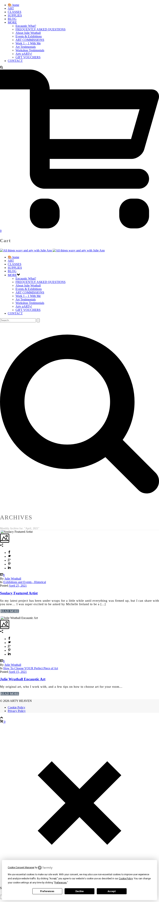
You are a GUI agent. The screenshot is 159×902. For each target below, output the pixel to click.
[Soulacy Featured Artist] (0, 531)
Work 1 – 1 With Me (28, 43)
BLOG (12, 19)
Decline (79, 891)
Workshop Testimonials (30, 50)
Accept (112, 891)
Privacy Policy (17, 711)
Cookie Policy (16, 707)
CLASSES (14, 12)
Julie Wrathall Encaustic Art (22, 679)
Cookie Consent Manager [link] (21, 867)
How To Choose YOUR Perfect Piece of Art (30, 668)
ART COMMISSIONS (30, 39)
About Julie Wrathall (28, 32)
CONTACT (15, 60)
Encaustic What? (26, 26)
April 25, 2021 (18, 585)
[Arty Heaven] (52, 250)
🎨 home (13, 5)
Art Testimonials (26, 46)
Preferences (47, 891)
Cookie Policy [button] (126, 878)
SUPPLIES (15, 15)
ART (11, 8)
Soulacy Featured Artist (19, 593)
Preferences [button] (60, 882)
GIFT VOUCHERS (28, 57)
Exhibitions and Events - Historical (24, 582)
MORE (12, 22)
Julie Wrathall (12, 578)
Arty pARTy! (24, 53)
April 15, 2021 (18, 671)
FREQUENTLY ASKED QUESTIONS (41, 29)
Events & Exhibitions (29, 36)
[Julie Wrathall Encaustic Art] (0, 618)
